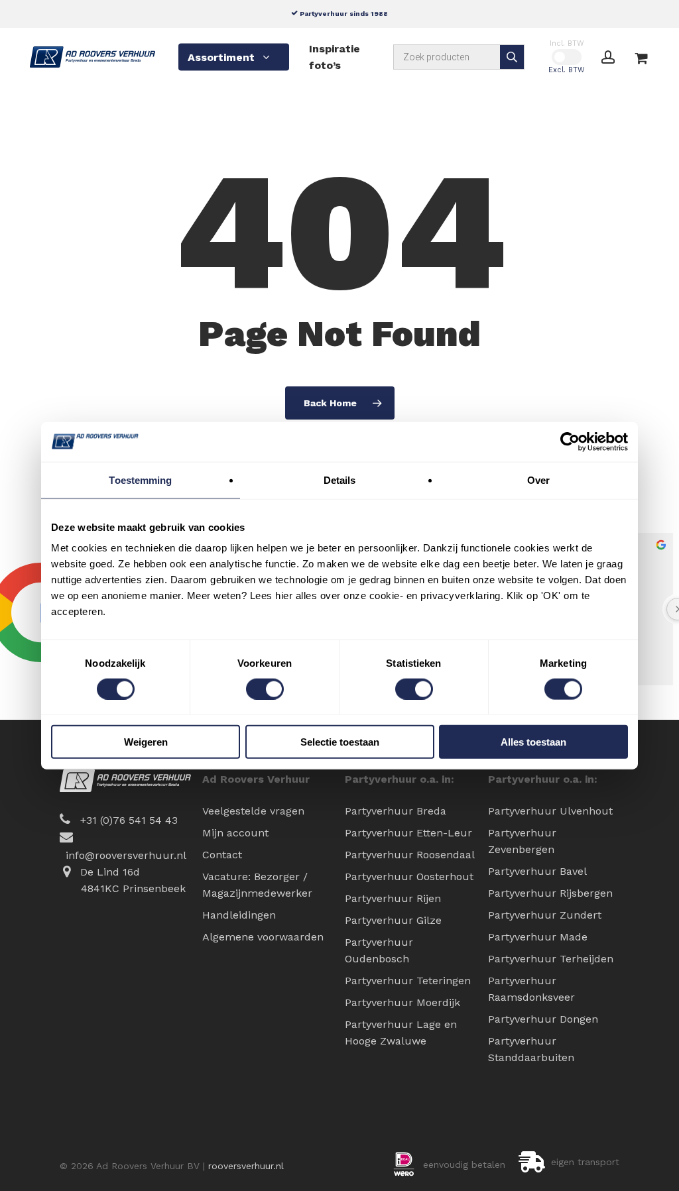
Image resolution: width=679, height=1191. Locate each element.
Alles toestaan (533, 742)
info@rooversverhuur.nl (126, 855)
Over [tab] (538, 479)
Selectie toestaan (339, 742)
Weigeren (146, 742)
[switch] (265, 688)
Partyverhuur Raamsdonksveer (531, 988)
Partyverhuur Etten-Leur (408, 832)
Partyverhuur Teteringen (408, 980)
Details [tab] (340, 479)
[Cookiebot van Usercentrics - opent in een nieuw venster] (570, 441)
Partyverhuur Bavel (537, 871)
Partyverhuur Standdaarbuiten (531, 1049)
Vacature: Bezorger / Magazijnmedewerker (257, 884)
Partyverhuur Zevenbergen (522, 841)
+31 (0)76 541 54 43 (129, 820)
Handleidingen (239, 915)
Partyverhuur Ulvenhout (550, 811)
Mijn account (235, 832)
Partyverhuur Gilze (393, 920)
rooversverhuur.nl (246, 1166)
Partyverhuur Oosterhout (409, 876)
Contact (222, 854)
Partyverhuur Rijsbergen (550, 893)
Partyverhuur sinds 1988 (343, 13)
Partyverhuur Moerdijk (402, 1002)
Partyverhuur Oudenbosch (379, 950)
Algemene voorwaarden (263, 937)
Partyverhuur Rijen (393, 898)
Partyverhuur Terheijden (550, 958)
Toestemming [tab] (140, 479)
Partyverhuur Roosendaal (410, 854)
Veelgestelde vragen (253, 811)
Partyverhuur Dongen (543, 1019)
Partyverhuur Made (537, 937)
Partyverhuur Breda (395, 811)
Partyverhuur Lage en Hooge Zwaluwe (401, 1032)
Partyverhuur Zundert (544, 915)
